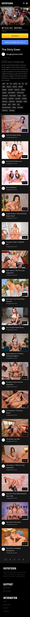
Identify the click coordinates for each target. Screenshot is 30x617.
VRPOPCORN (7, 3)
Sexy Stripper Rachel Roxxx (15, 327)
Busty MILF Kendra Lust (14, 161)
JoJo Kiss (4, 62)
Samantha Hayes (19, 62)
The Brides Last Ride (13, 439)
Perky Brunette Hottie (13, 135)
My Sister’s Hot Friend (13, 522)
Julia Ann (10, 62)
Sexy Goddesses (11, 187)
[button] (23, 3)
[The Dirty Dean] (15, 16)
